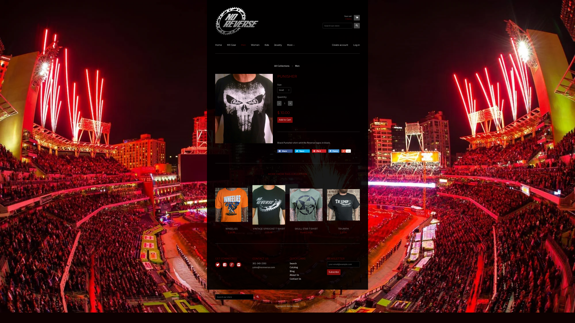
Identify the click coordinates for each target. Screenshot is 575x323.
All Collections (281, 65)
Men (243, 45)
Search (293, 263)
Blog (292, 271)
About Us (294, 274)
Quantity (281, 96)
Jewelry (278, 45)
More (290, 45)
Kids (267, 45)
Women (255, 45)
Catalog (294, 267)
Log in (356, 45)
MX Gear (231, 45)
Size (279, 84)
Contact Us (295, 278)
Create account (340, 45)
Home (218, 45)
